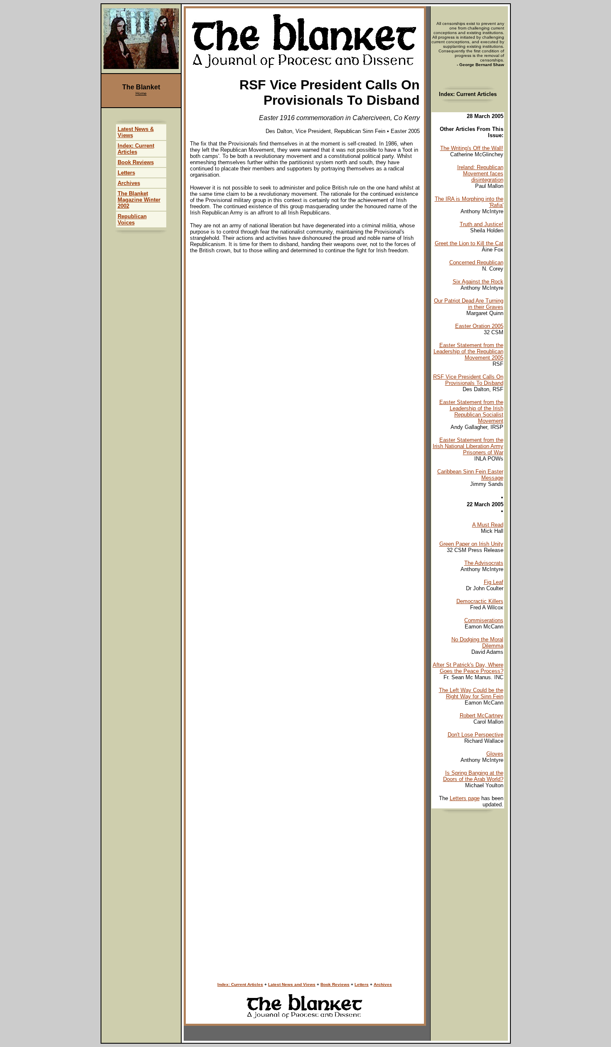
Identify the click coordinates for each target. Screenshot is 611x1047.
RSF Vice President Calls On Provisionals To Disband (468, 380)
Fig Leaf (493, 582)
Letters (362, 984)
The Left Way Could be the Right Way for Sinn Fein (471, 693)
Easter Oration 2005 (479, 326)
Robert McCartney (481, 715)
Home (141, 93)
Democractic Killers (479, 601)
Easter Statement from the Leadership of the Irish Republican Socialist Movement (471, 411)
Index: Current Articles (240, 984)
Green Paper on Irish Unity (471, 544)
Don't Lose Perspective (475, 735)
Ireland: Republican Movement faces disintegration (480, 173)
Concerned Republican (476, 262)
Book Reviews (335, 984)
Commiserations (483, 620)
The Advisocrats (483, 563)
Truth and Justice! (481, 224)
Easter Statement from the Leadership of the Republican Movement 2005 (468, 351)
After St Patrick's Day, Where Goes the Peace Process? (468, 668)
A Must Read (487, 525)
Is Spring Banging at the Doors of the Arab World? (473, 776)
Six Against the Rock (478, 281)
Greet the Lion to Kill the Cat (469, 243)
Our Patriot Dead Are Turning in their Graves (468, 304)
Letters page (465, 798)
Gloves (494, 754)
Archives (383, 984)
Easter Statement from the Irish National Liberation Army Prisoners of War (468, 446)
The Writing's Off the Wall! (471, 148)
